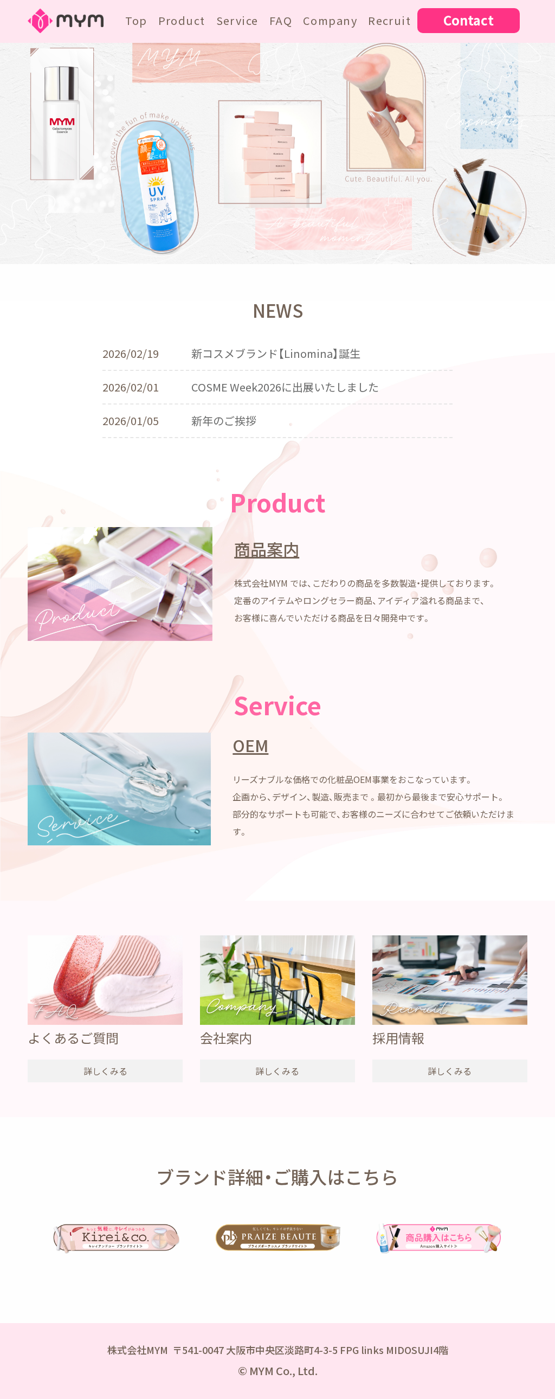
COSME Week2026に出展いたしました (285, 387)
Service (237, 20)
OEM (250, 745)
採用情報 (398, 1038)
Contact (468, 20)
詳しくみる (105, 1070)
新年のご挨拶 (223, 420)
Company (330, 20)
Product (181, 20)
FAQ (280, 20)
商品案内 (266, 549)
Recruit (389, 20)
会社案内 (226, 1038)
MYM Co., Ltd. (283, 1370)
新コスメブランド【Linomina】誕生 (275, 353)
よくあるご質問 (73, 1038)
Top (136, 20)
